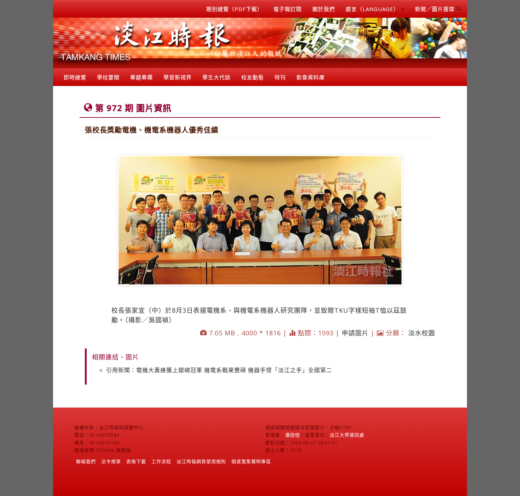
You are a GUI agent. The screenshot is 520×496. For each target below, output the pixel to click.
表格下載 (136, 461)
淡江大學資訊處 (347, 435)
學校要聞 (108, 77)
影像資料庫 (310, 77)
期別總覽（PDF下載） (234, 8)
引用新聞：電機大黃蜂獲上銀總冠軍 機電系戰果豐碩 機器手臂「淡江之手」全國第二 (219, 370)
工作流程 (161, 461)
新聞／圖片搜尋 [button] (435, 8)
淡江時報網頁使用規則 (201, 461)
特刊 (280, 77)
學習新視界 (177, 77)
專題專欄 (141, 77)
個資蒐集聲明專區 (251, 461)
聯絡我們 (86, 461)
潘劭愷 (292, 435)
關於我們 (323, 8)
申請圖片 (355, 333)
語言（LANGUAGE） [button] (373, 8)
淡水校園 (421, 333)
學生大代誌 (216, 77)
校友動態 (252, 77)
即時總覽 (75, 77)
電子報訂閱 (287, 8)
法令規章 (111, 461)
